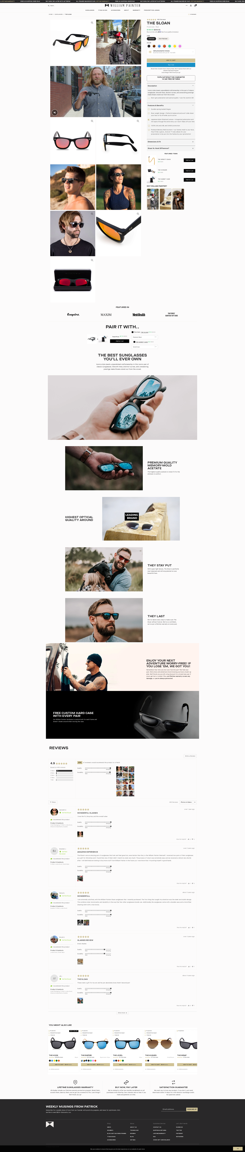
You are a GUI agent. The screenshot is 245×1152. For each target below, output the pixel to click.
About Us (133, 1127)
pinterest (179, 1133)
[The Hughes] (159, 1045)
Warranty (136, 10)
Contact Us (157, 1127)
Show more (121, 1013)
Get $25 (132, 1140)
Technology (134, 1130)
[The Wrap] (191, 1045)
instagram (179, 1136)
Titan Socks (102, 10)
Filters (53, 802)
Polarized (151, 38)
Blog (132, 1136)
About (126, 10)
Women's (110, 1130)
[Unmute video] (55, 113)
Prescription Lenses (152, 10)
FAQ (154, 1136)
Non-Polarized (163, 38)
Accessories (115, 10)
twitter (179, 1130)
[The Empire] (95, 1045)
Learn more (141, 1149)
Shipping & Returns (159, 1130)
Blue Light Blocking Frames (116, 1133)
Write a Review (190, 756)
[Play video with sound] (119, 42)
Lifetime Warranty (159, 1133)
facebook (179, 1127)
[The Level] (127, 1045)
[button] (187, 6)
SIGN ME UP (192, 1109)
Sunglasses (89, 10)
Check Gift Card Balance (161, 1140)
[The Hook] (63, 1045)
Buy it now (171, 65)
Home (50, 14)
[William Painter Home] (122, 5)
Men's (109, 1127)
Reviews (133, 1133)
